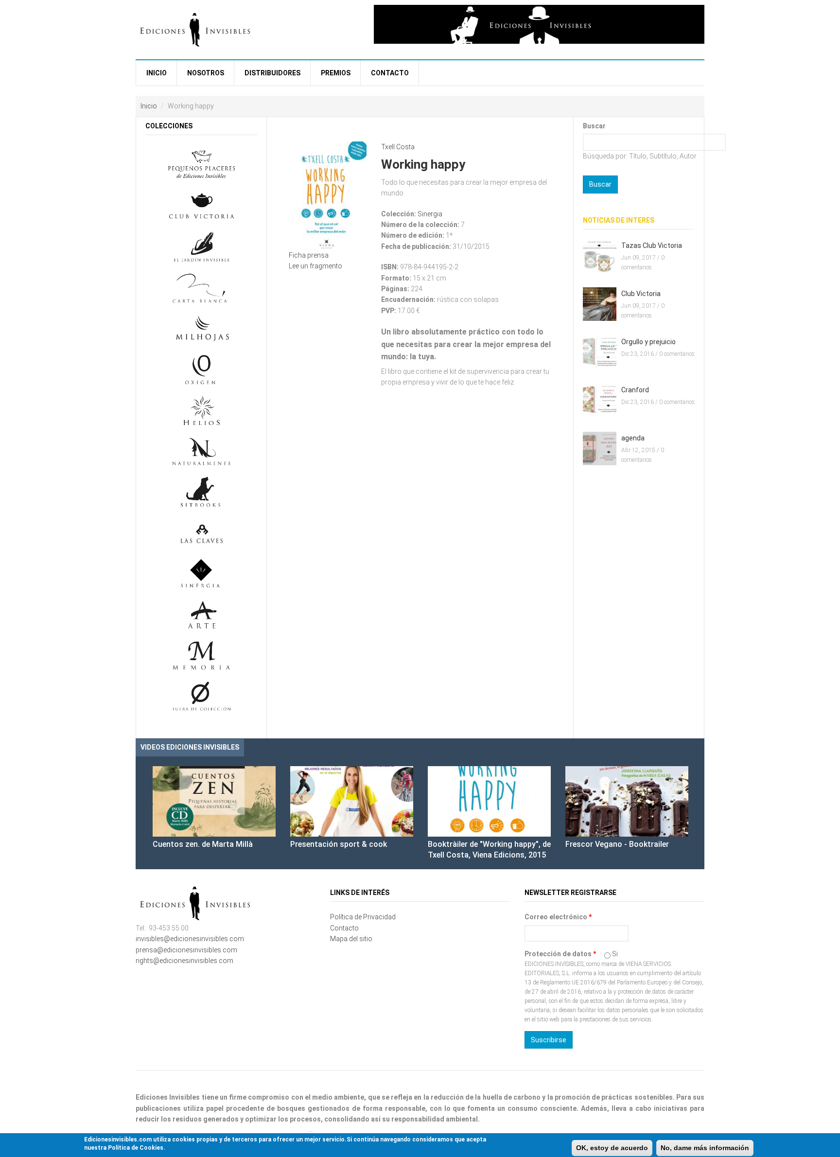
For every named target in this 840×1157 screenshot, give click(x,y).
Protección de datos (560, 954)
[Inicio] (196, 28)
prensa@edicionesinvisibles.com (186, 950)
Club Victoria (641, 294)
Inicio (156, 73)
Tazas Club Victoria (651, 245)
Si (615, 954)
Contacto (390, 73)
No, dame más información (705, 1148)
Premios (335, 73)
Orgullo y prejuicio (648, 342)
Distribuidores (272, 73)
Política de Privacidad (363, 917)
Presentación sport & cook (338, 844)
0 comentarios (677, 354)
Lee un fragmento (315, 266)
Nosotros (205, 73)
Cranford (635, 390)
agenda (633, 438)
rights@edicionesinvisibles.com (184, 960)
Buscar (594, 126)
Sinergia (430, 214)
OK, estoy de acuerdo (612, 1148)
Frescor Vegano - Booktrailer (617, 844)
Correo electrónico (558, 917)
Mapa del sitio (351, 939)
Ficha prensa (309, 255)
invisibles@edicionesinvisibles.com (190, 939)
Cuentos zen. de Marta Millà (203, 844)
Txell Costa (398, 147)
